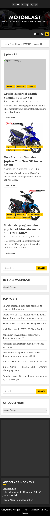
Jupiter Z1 (10, 86)
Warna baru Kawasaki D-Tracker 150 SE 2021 (25, 361)
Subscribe (47, 34)
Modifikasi (21, 86)
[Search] (42, 34)
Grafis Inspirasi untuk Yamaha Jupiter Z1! (20, 95)
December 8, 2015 (26, 102)
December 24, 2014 (26, 169)
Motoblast (10, 102)
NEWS (9, 150)
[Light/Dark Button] (36, 34)
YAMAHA (31, 86)
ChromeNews (37, 509)
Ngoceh (17, 150)
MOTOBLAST (25, 17)
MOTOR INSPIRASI (35, 147)
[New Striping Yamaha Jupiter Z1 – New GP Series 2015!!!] (25, 138)
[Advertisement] (25, 448)
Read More (10, 118)
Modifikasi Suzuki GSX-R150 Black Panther (24, 329)
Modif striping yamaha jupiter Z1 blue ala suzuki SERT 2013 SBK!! (23, 229)
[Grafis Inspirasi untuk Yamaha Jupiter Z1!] (25, 74)
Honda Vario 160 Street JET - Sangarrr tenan (24, 323)
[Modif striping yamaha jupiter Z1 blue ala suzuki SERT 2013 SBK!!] (25, 205)
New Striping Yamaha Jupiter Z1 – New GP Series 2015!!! (23, 161)
